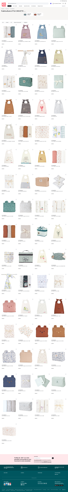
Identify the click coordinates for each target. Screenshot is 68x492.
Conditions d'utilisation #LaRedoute (54, 489)
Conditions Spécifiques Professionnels (38, 489)
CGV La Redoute (3, 489)
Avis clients (48, 489)
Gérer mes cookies (7, 490)
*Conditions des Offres (13, 490)
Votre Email (36, 456)
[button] (65, 3)
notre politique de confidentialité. (46, 462)
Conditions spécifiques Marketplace (10, 489)
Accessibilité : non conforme (29, 490)
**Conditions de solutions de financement (20, 490)
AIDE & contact (6, 472)
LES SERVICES (22, 472)
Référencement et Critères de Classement (19, 489)
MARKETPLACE (56, 474)
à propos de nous (40, 472)
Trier (3, 22)
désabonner (45, 461)
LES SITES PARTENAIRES (57, 472)
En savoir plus (62, 483)
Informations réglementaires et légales (29, 489)
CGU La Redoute (44, 489)
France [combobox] (64, 489)
